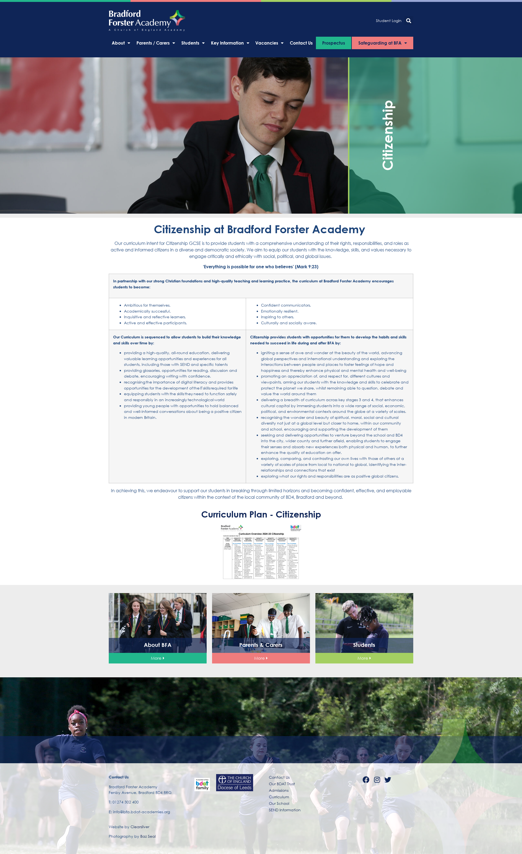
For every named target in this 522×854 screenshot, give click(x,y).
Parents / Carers (153, 43)
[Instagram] (377, 779)
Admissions (278, 790)
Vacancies (266, 43)
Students (190, 43)
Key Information (227, 43)
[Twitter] (388, 779)
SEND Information (285, 810)
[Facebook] (366, 779)
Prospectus (333, 43)
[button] (408, 20)
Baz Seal (148, 836)
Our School (279, 803)
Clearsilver (139, 826)
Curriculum (279, 796)
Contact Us (301, 43)
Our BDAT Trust (282, 783)
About (118, 43)
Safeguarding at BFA (380, 43)
